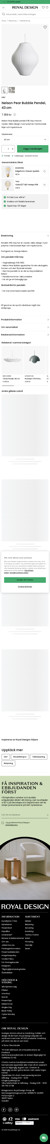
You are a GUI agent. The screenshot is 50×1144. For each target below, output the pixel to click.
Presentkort (7, 928)
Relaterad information (13, 334)
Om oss (5, 942)
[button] (43, 7)
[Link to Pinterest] (16, 1109)
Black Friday (7, 1011)
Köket (27, 938)
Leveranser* (7, 935)
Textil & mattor (32, 935)
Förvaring (29, 942)
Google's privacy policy (19, 573)
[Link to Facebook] (4, 1109)
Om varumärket (9, 327)
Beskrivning (7, 235)
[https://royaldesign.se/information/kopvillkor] (24, 1123)
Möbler (28, 921)
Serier (27, 948)
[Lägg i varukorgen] (44, 171)
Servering (29, 928)
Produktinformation (11, 319)
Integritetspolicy (9, 955)
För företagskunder (10, 962)
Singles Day (7, 1007)
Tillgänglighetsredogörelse (13, 969)
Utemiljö (29, 945)
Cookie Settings (25, 587)
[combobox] (25, 139)
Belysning (29, 924)
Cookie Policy (8, 959)
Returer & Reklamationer (13, 938)
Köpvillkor (6, 931)
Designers (6, 966)
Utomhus (6, 993)
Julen (4, 1018)
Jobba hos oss (8, 945)
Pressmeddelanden (10, 952)
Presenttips (7, 1000)
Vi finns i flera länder (11, 1045)
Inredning (29, 931)
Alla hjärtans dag (9, 987)
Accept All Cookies (25, 580)
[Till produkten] (25, 172)
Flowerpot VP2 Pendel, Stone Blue (34, 379)
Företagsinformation (11, 948)
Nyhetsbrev (7, 924)
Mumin (5, 997)
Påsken (5, 990)
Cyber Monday (8, 1014)
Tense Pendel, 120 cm (11, 379)
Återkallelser (7, 973)
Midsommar (7, 1004)
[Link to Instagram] (10, 1109)
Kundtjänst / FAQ (9, 921)
